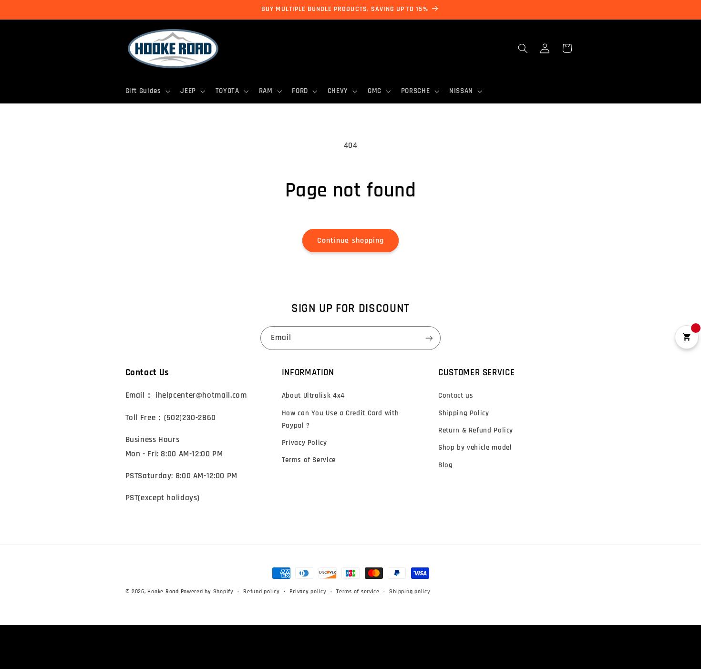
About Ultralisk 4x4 (313, 395)
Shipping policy (409, 591)
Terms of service (358, 591)
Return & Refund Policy (475, 430)
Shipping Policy (463, 413)
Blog (445, 465)
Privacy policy (307, 591)
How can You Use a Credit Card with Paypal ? (340, 419)
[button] (147, 91)
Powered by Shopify (207, 591)
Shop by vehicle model (475, 447)
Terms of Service (309, 459)
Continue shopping (350, 240)
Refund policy (261, 591)
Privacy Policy (304, 442)
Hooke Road (162, 591)
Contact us (455, 395)
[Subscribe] (429, 338)
